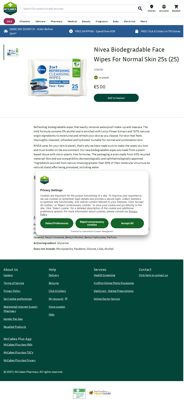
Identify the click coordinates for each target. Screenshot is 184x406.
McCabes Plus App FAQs (18, 344)
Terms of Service (14, 283)
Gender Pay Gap (13, 319)
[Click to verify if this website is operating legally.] (79, 393)
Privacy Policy (12, 291)
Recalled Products (15, 327)
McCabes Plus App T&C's (18, 352)
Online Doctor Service (107, 299)
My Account (56, 299)
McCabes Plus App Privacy (20, 360)
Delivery (54, 275)
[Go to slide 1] (13, 52)
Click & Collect (57, 291)
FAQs (51, 314)
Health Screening (104, 275)
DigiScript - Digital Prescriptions (114, 291)
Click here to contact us (153, 275)
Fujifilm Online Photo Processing (114, 283)
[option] (57, 77)
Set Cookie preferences (18, 298)
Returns (54, 283)
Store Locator (57, 306)
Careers (8, 275)
